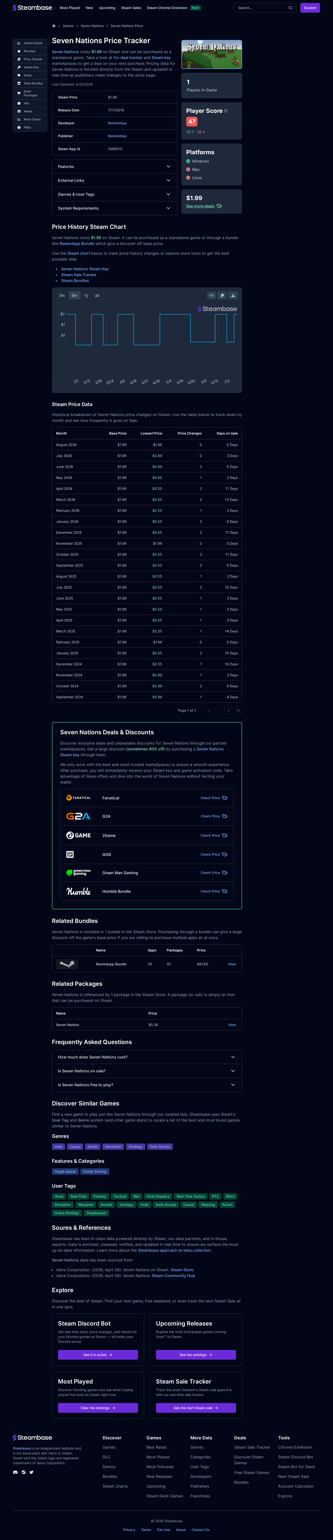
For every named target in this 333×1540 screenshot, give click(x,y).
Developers (200, 1476)
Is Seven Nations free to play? (85, 1084)
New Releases (159, 1476)
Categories (200, 1456)
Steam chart (78, 253)
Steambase (22, 1448)
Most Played (70, 8)
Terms (146, 1530)
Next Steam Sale (293, 1476)
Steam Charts (115, 1486)
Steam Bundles (75, 280)
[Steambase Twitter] (31, 1472)
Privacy (129, 1530)
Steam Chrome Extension (167, 8)
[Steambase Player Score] (225, 111)
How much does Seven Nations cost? (92, 1057)
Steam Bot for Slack (296, 1466)
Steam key (161, 57)
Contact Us (201, 1530)
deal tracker (131, 57)
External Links (71, 180)
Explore (310, 8)
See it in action (95, 1355)
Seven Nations (92, 26)
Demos (109, 1466)
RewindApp (117, 123)
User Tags (199, 1466)
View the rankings (95, 1408)
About (181, 1530)
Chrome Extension (295, 1447)
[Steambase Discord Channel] (15, 1472)
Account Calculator (296, 1486)
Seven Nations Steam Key (85, 268)
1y (86, 295)
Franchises (200, 1495)
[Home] (54, 26)
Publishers (199, 1486)
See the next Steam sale (193, 1408)
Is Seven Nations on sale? (82, 1070)
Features (66, 166)
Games (68, 26)
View (232, 964)
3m (62, 295)
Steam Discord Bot (295, 1456)
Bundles (110, 1476)
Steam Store (182, 1269)
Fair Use (163, 1530)
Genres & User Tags (76, 194)
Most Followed (160, 1466)
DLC (107, 1456)
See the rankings (193, 1355)
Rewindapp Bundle (76, 243)
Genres (196, 1447)
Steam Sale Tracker (79, 274)
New (89, 8)
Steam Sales (131, 8)
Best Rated (156, 1447)
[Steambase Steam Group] (24, 1472)
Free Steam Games (251, 1472)
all (97, 295)
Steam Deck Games (165, 1495)
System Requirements (78, 208)
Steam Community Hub (173, 1275)
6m (75, 295)
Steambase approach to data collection (174, 1250)
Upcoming (107, 8)
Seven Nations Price (127, 26)
